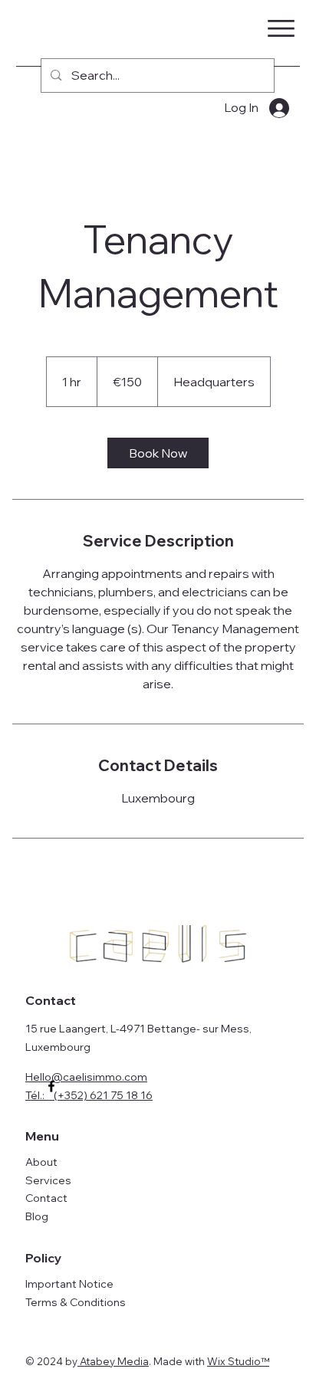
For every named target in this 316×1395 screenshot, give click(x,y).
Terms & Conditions (75, 1302)
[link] (158, 453)
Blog (36, 1216)
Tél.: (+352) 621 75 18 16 (89, 1095)
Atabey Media (113, 1361)
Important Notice (69, 1284)
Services (48, 1180)
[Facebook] (51, 1086)
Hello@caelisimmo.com (86, 1077)
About (41, 1162)
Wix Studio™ (238, 1361)
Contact (46, 1198)
